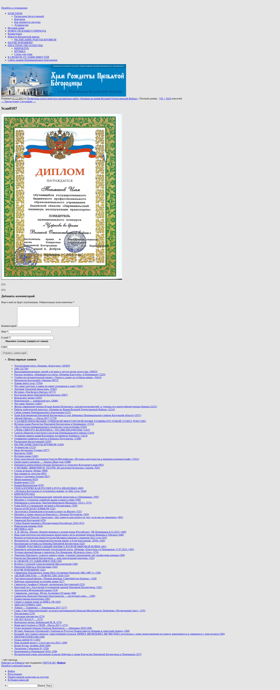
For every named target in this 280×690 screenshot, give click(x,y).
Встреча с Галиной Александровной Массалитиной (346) (46, 564)
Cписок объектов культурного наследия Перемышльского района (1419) (54, 432)
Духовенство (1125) (25, 447)
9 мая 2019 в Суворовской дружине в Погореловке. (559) (45, 505)
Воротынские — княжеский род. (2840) (36, 400)
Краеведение (15, 33)
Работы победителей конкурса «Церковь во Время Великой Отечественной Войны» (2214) (64, 409)
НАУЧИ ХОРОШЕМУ (20, 42)
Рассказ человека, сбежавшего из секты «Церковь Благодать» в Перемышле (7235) (59, 374)
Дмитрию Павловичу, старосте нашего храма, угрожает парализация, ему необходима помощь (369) (69, 555)
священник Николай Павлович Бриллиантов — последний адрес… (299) (54, 596)
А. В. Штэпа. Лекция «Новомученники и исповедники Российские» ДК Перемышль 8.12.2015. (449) (70, 531)
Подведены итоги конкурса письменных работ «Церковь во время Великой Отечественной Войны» (82, 98)
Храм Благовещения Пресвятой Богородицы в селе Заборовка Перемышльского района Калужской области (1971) (77, 415)
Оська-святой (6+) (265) (27, 639)
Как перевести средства (27, 22)
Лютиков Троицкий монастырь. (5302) (35, 389)
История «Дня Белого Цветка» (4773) (35, 392)
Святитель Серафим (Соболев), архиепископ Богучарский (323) (49, 584)
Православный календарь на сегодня (28, 677)
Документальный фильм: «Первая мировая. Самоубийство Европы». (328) (55, 578)
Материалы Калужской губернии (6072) (36, 380)
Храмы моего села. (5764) (28, 383)
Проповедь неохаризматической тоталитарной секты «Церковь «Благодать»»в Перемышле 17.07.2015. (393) (74, 549)
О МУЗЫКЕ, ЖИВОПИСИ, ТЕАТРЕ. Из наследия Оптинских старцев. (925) (57, 467)
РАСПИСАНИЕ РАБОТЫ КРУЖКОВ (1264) (39, 444)
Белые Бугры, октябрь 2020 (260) (32, 645)
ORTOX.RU (49, 662)
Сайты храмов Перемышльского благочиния (32, 60)
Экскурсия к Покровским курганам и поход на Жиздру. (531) (48, 511)
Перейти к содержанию (14, 7)
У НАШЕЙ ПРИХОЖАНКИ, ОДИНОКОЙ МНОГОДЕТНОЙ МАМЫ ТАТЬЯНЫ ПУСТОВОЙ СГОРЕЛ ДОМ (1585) (80, 421)
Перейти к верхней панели (16, 665)
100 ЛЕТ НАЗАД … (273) (28, 619)
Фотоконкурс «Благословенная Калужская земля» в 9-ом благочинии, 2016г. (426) (59, 540)
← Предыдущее (10, 101)
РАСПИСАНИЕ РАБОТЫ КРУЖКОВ (35, 39)
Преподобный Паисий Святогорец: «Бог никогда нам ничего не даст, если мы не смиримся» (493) (68, 517)
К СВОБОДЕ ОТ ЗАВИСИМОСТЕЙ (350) (38, 561)
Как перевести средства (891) (30, 473)
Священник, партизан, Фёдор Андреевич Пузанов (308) (45, 593)
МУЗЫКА (20, 51)
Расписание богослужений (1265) (32, 441)
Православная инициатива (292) (32, 599)
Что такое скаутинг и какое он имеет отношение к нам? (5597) (48, 386)
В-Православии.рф (18, 680)
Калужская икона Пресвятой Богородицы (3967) (41, 394)
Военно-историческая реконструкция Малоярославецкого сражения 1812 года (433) (60, 537)
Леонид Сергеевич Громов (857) (32, 476)
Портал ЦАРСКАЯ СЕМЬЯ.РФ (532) (34, 508)
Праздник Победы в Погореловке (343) (36, 566)
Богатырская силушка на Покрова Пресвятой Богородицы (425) (49, 543)
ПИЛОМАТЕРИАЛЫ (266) (29, 636)
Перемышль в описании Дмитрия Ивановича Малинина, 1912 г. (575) (53, 502)
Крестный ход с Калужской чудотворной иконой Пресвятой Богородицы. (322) (58, 587)
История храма (16, 28)
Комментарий (9, 326)
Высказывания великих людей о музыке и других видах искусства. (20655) (56, 371)
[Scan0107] (61, 278)
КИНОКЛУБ (21, 48)
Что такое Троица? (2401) (28, 403)
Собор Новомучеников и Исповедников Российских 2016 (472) (49, 523)
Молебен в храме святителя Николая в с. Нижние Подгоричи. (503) (51, 514)
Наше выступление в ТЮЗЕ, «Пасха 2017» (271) (41, 625)
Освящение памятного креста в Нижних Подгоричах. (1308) (47, 438)
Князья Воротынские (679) (29, 485)
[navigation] (140, 678)
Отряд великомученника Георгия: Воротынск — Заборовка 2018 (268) (53, 628)
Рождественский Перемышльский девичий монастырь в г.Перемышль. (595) (56, 497)
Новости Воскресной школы (23, 36)
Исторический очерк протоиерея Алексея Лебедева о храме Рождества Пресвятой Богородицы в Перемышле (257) (77, 654)
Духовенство (21, 25)
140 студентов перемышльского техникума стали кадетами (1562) (50, 427)
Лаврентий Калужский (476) (30, 520)
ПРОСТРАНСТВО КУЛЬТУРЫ (25, 45)
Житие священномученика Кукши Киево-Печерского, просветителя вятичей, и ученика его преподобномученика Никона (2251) (85, 406)
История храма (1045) (26, 456)
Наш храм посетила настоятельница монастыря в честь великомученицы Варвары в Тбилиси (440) (69, 534)
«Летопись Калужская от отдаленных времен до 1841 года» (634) (50, 491)
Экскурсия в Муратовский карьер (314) (36, 590)
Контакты (19, 19)
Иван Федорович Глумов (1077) (31, 450)
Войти (61, 662)
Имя (4, 331)
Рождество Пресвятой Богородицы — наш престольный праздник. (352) (54, 558)
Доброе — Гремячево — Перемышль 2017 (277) (40, 607)
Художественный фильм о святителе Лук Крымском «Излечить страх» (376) (56, 552)
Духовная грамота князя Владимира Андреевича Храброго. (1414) (51, 435)
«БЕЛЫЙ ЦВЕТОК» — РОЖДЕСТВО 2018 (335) (41, 575)
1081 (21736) (21, 368)
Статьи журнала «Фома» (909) (31, 470)
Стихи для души (23, 54)
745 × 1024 (165, 98)
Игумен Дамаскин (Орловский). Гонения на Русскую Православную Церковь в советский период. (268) (72, 631)
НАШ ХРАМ (15, 13)
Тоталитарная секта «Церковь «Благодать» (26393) (42, 365)
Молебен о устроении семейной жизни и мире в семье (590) (47, 499)
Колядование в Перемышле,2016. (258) (35, 651)
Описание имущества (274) (29, 616)
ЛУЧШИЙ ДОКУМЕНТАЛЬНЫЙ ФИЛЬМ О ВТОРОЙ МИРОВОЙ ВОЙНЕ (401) (60, 546)
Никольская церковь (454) (28, 526)
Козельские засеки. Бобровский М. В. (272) (38, 622)
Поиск (41, 685)
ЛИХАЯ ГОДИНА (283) (27, 604)
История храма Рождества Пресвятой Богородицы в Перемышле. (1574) (54, 424)
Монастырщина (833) (26, 479)
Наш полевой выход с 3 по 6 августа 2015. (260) (40, 642)
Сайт (4, 346)
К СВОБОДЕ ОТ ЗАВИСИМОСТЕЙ (28, 57)
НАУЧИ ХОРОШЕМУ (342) (30, 569)
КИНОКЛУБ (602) (24, 494)
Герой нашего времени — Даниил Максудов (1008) (42, 462)
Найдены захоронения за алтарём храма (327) (39, 581)
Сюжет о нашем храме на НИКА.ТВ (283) (37, 601)
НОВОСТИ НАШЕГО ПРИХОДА (27, 30)
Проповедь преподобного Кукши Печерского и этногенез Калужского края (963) (59, 464)
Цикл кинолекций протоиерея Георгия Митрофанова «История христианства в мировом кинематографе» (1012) (76, 459)
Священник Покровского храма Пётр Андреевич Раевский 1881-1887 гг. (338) (57, 572)
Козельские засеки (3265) (28, 397)
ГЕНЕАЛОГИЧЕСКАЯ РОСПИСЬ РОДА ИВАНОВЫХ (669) (48, 488)
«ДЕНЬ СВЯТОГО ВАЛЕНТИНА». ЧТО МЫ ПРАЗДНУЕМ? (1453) (52, 429)
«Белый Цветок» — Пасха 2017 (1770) (35, 418)
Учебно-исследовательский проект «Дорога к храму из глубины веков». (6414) (57, 377)
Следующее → (27, 101)
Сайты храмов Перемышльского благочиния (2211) (42, 412)
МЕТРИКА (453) (23, 529)
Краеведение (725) (24, 482)
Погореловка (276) (24, 613)
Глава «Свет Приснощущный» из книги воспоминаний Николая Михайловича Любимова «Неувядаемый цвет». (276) (79, 610)
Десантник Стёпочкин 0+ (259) (31, 648)
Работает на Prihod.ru (12, 662)
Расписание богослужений (29, 16)
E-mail (5, 337)
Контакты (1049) (23, 453)
